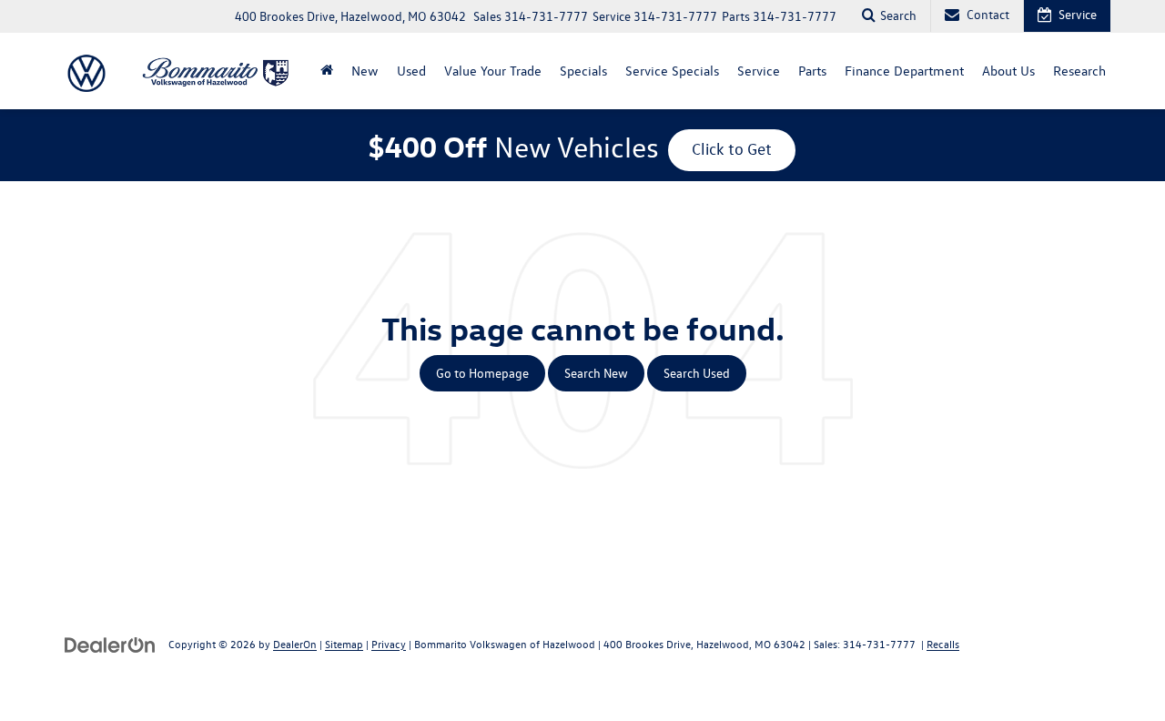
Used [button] (411, 70)
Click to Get (732, 148)
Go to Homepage (482, 372)
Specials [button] (583, 70)
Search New (596, 372)
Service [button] (758, 70)
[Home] (326, 71)
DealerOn (295, 643)
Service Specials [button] (672, 70)
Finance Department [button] (904, 70)
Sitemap (344, 643)
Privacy (388, 643)
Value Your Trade (493, 70)
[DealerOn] (110, 643)
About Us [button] (1008, 70)
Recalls (943, 643)
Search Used (697, 372)
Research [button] (1079, 70)
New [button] (365, 70)
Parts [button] (812, 70)
